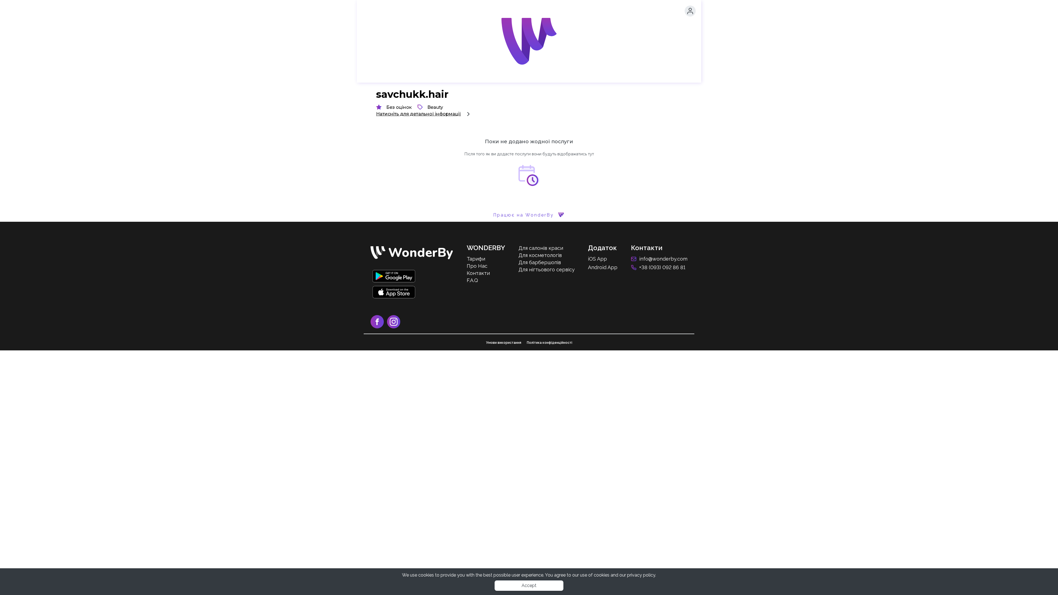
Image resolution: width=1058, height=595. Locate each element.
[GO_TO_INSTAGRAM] (395, 326)
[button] (690, 11)
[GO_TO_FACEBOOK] (379, 326)
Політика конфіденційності (549, 343)
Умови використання (503, 343)
